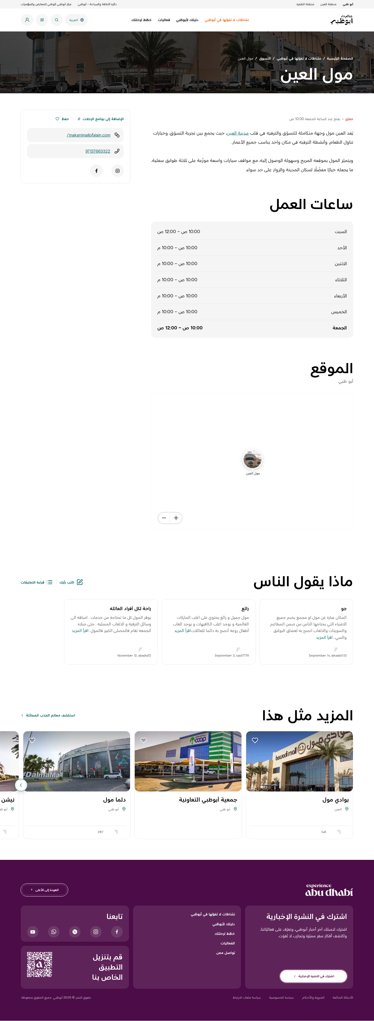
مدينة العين (238, 133)
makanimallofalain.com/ (88, 135)
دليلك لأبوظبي (223, 924)
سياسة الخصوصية (281, 997)
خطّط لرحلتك (225, 933)
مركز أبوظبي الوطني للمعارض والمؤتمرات (46, 4)
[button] (57, 119)
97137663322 (97, 151)
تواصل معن (225, 952)
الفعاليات (228, 943)
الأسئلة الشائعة (343, 997)
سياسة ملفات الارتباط (247, 997)
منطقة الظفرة (305, 4)
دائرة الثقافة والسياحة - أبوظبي (97, 4)
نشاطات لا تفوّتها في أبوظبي (213, 914)
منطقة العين (328, 4)
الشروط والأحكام (313, 997)
